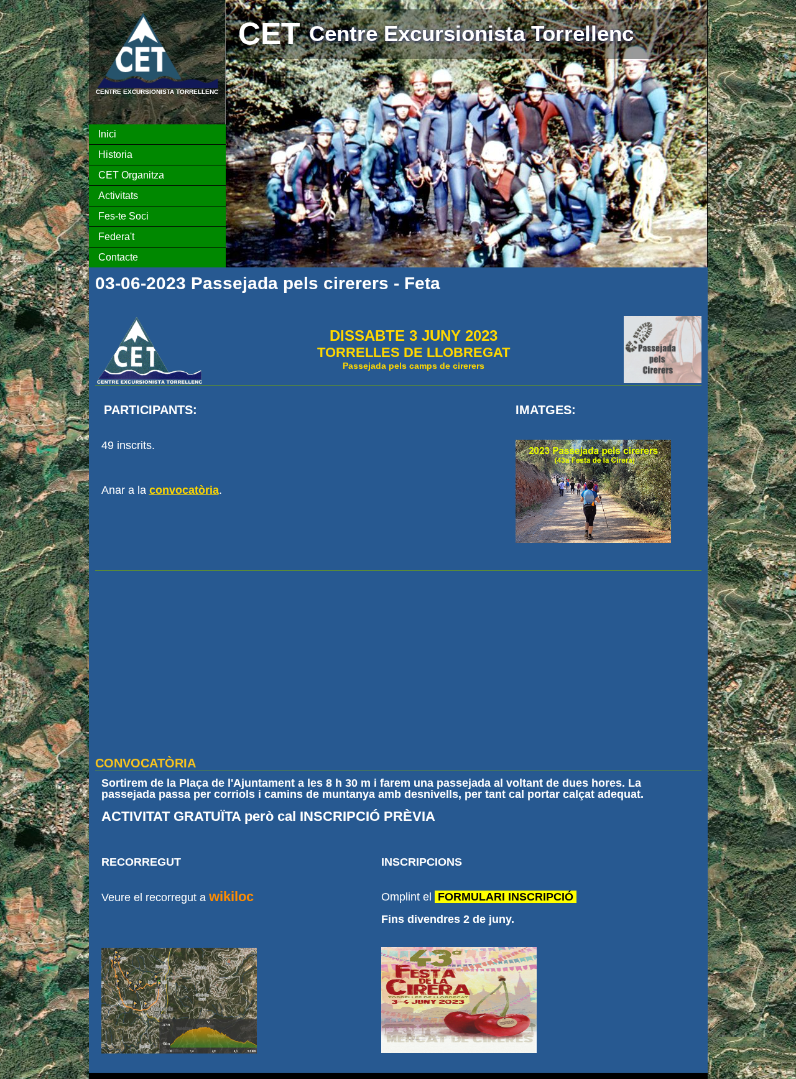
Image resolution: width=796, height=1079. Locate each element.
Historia (115, 154)
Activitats (118, 195)
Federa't (116, 236)
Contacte (118, 257)
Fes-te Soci (123, 216)
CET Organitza (131, 175)
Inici (107, 134)
